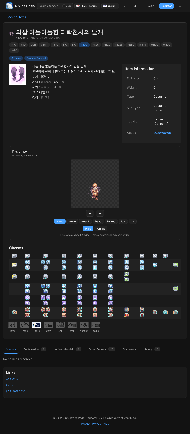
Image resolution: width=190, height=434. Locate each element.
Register (166, 5)
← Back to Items (14, 17)
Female (100, 228)
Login (151, 5)
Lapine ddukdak (66, 349)
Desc (68, 5)
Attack (85, 221)
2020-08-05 (162, 133)
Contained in (33, 349)
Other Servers (101, 349)
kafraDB (11, 385)
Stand (59, 221)
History (150, 349)
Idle (123, 221)
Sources (11, 349)
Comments (129, 349)
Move (72, 221)
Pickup (111, 221)
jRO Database (15, 391)
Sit (132, 221)
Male (88, 228)
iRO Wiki (12, 379)
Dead (98, 221)
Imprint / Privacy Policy (95, 423)
